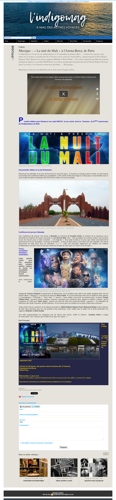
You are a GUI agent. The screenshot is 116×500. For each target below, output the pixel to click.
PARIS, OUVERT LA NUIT (64, 481)
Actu (6, 41)
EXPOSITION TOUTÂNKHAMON (33, 481)
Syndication (57, 494)
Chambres (34, 41)
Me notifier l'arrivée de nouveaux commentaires (37, 443)
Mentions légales (58, 493)
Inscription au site (67, 494)
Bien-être (60, 41)
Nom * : (21, 409)
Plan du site (46, 494)
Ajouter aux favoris (28, 397)
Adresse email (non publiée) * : (29, 414)
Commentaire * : (24, 425)
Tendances (99, 41)
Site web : (22, 420)
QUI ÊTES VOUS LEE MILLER (94, 481)
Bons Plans (73, 41)
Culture (46, 41)
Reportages (21, 41)
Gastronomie (87, 41)
